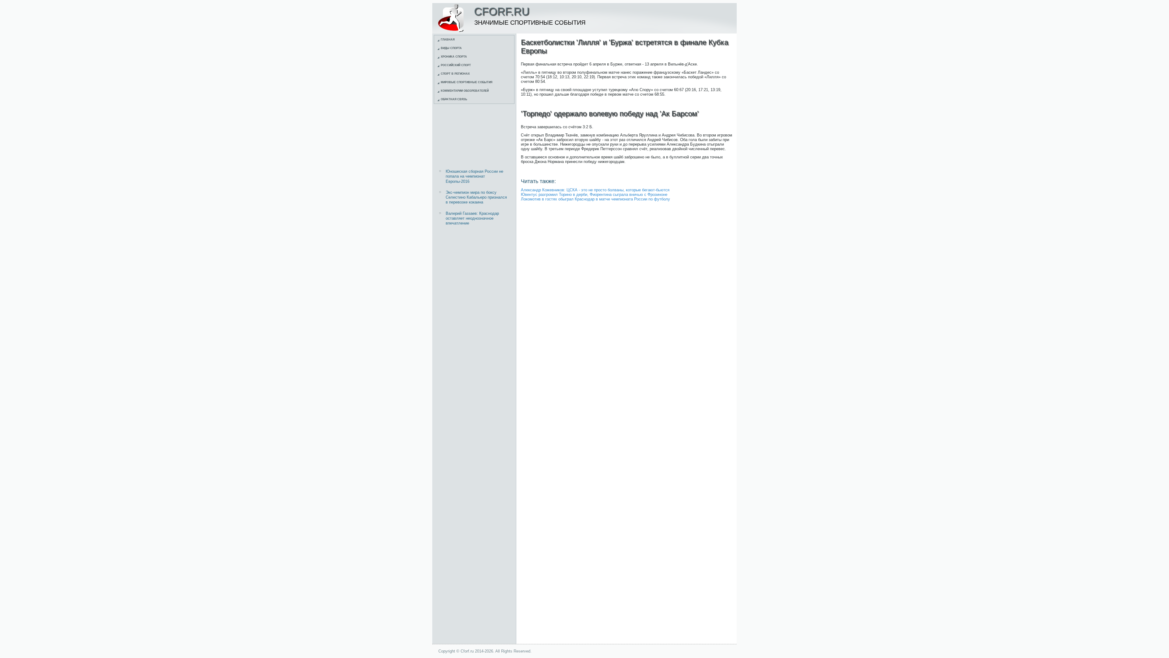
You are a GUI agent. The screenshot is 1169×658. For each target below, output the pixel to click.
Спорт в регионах (455, 73)
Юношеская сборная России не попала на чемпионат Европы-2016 (474, 176)
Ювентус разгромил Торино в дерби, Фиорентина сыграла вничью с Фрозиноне (594, 194)
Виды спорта (451, 48)
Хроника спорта (454, 56)
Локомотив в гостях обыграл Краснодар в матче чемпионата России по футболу (595, 199)
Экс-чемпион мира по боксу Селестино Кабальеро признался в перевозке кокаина (476, 197)
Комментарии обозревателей (465, 90)
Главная (448, 39)
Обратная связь (454, 99)
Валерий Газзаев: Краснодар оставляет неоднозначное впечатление (472, 218)
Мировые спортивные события (466, 82)
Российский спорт (456, 65)
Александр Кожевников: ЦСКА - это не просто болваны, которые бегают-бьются (595, 190)
